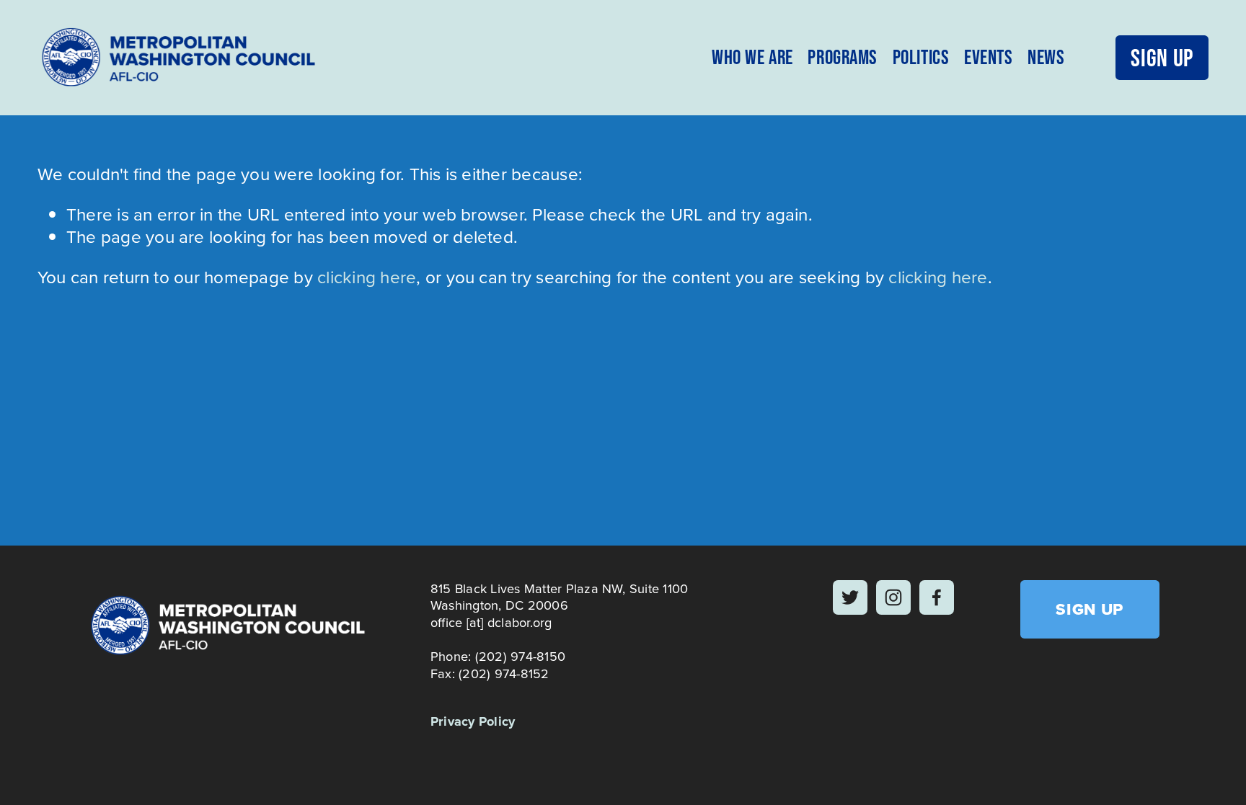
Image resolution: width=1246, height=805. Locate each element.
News (1046, 56)
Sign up (1162, 57)
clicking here (366, 276)
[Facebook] (936, 597)
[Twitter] (850, 597)
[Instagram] (893, 597)
